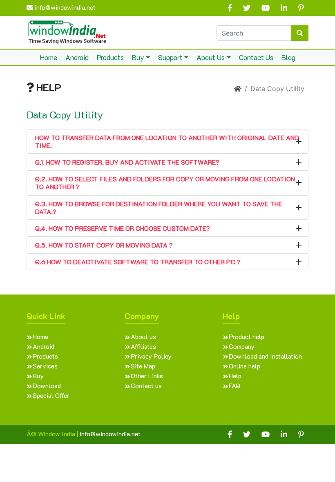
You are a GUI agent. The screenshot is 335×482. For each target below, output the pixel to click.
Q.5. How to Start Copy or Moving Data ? (104, 245)
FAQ (234, 385)
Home (48, 57)
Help (235, 375)
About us (143, 336)
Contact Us (256, 57)
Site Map (143, 366)
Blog (288, 57)
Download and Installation (265, 356)
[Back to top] (312, 459)
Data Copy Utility (65, 115)
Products (110, 57)
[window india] (67, 31)
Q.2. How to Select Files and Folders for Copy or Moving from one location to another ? (165, 182)
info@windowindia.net (64, 7)
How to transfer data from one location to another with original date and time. (167, 141)
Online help (244, 366)
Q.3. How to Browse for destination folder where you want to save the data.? (158, 207)
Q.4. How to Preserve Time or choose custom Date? (122, 228)
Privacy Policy (151, 356)
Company (242, 346)
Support (170, 57)
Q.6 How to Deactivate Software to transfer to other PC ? (138, 261)
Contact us (146, 385)
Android (77, 57)
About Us (211, 57)
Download (47, 385)
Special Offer (51, 395)
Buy (138, 57)
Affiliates (143, 346)
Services (45, 366)
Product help (246, 336)
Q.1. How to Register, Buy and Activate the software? (127, 162)
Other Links (147, 375)
